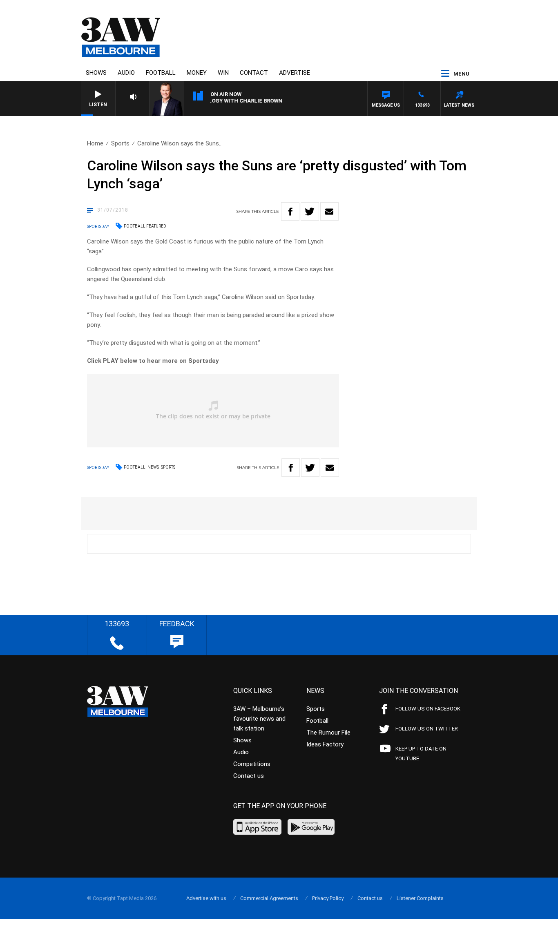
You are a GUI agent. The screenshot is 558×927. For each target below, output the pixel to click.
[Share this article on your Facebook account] (290, 211)
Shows (96, 72)
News (153, 467)
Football (161, 72)
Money (197, 72)
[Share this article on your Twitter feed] (310, 211)
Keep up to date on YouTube (420, 754)
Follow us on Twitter (426, 729)
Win (223, 72)
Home (95, 143)
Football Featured (145, 226)
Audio (126, 72)
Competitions (251, 764)
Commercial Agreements (269, 898)
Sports (120, 143)
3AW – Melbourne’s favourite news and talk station (259, 718)
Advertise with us (206, 898)
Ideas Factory (325, 744)
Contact (254, 72)
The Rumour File (328, 732)
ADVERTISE (294, 72)
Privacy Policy (328, 898)
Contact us (248, 776)
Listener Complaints (420, 898)
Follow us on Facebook (427, 709)
